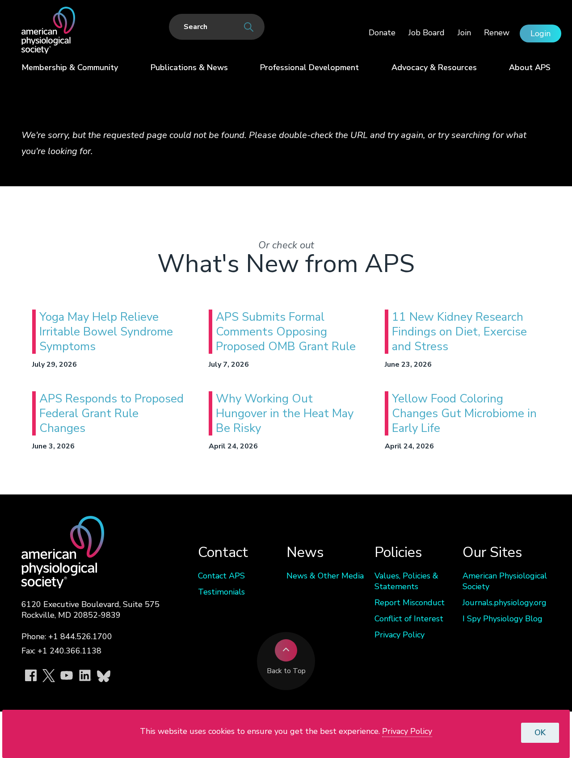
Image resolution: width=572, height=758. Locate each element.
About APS (530, 67)
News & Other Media (325, 575)
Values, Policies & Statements (406, 581)
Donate (382, 32)
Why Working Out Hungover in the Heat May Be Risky (284, 413)
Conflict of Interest (408, 618)
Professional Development (309, 67)
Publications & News (189, 67)
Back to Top (286, 671)
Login (540, 33)
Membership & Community (69, 67)
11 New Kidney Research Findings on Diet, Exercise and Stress (459, 332)
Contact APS (221, 575)
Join (464, 32)
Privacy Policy (399, 634)
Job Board (426, 32)
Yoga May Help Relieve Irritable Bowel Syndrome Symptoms (106, 332)
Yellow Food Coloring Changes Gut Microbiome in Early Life (464, 413)
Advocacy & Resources (434, 67)
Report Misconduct (409, 602)
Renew (496, 32)
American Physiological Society (505, 581)
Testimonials (221, 591)
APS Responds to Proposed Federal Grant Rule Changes (111, 413)
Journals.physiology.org (505, 602)
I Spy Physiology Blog (503, 618)
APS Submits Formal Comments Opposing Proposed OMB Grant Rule (286, 332)
